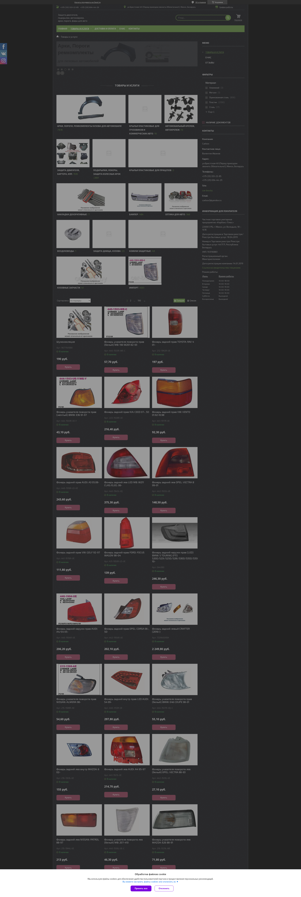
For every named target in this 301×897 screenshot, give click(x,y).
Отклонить (164, 888)
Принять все (141, 888)
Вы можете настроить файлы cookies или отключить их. (149, 882)
